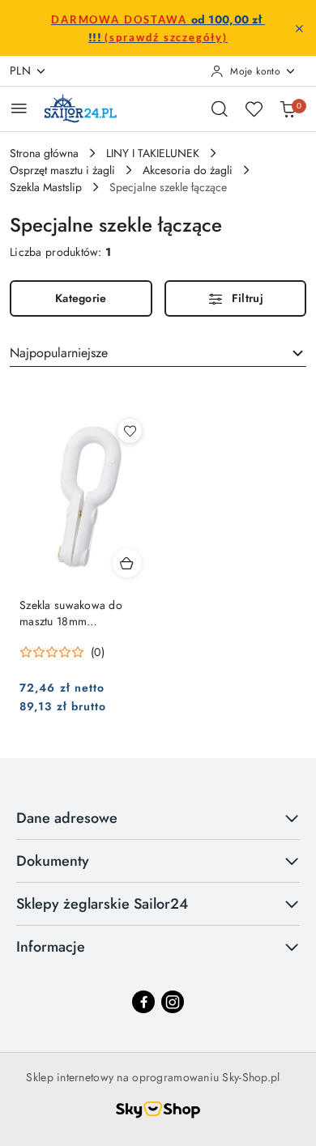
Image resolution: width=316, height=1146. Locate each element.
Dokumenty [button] (52, 860)
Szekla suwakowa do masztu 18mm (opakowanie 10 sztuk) (74, 613)
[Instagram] (172, 1002)
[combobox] (158, 353)
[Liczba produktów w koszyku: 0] (288, 108)
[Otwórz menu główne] (19, 108)
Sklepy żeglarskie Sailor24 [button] (102, 903)
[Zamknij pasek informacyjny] (299, 28)
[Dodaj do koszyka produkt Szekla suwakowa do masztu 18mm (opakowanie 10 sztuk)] (127, 562)
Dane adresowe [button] (66, 818)
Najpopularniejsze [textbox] (59, 352)
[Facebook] (143, 1002)
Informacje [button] (50, 946)
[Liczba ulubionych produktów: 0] (254, 108)
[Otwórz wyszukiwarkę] (219, 108)
